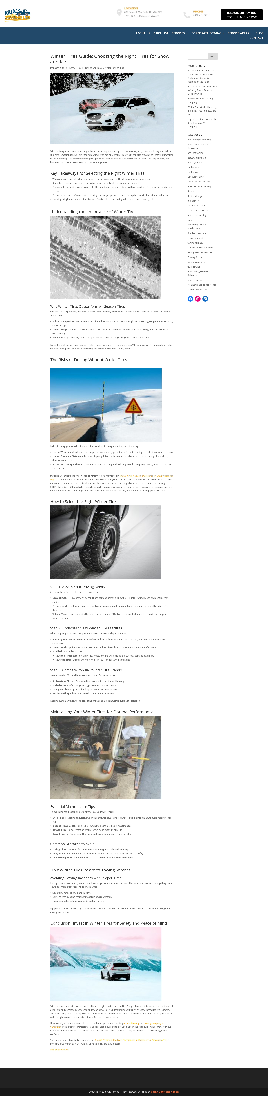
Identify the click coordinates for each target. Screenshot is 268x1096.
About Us (142, 33)
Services (178, 33)
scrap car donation (197, 238)
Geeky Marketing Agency (165, 1091)
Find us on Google (59, 1049)
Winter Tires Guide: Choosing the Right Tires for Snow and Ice (202, 111)
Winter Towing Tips (114, 67)
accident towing (131, 1023)
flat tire (191, 191)
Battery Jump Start (197, 157)
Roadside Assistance (198, 233)
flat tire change (195, 196)
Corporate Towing (206, 33)
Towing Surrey (195, 257)
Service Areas (238, 33)
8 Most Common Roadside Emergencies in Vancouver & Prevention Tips (131, 1040)
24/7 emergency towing (199, 139)
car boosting (194, 167)
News (190, 219)
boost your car (195, 162)
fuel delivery (193, 200)
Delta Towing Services (199, 181)
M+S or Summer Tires (199, 210)
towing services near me (200, 252)
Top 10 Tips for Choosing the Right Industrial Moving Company (202, 123)
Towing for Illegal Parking (200, 247)
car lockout (193, 172)
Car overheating (195, 176)
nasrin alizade (60, 67)
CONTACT (256, 38)
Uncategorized (195, 279)
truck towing (194, 266)
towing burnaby (195, 242)
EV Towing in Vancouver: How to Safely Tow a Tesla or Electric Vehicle (202, 90)
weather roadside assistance (202, 284)
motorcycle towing (197, 215)
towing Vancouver (94, 67)
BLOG (259, 33)
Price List (160, 33)
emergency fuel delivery (199, 186)
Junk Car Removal (196, 205)
